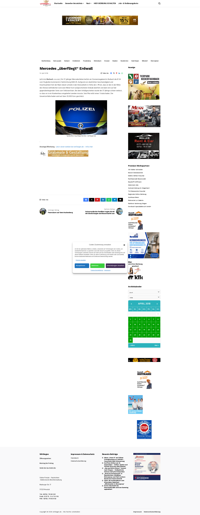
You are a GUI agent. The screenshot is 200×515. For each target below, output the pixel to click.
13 (149, 324)
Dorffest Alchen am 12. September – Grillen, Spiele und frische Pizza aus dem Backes (115, 464)
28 (153, 335)
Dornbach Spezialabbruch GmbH (139, 206)
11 (139, 324)
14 (153, 324)
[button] (124, 245)
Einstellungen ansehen (115, 265)
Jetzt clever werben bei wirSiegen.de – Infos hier (74, 147)
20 (149, 330)
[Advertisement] (100, 43)
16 (130, 330)
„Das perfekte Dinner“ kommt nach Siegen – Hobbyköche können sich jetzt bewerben (115, 470)
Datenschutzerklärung (97, 270)
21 (153, 330)
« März (132, 345)
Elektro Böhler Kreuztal (136, 176)
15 (158, 324)
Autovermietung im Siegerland (138, 188)
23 (130, 335)
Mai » (157, 345)
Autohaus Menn (133, 197)
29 (158, 335)
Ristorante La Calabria (135, 200)
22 (158, 330)
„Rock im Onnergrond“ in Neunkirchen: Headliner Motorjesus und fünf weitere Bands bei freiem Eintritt (114, 476)
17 (135, 330)
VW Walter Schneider (135, 169)
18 (139, 330)
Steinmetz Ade (133, 185)
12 (144, 324)
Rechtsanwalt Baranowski (137, 179)
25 (139, 335)
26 (144, 335)
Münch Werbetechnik (135, 173)
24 (135, 335)
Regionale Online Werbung (137, 194)
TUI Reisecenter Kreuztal (136, 191)
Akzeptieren (80, 265)
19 (144, 330)
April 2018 (144, 303)
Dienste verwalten (81, 260)
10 (135, 324)
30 (130, 340)
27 (149, 335)
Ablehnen (94, 265)
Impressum (107, 270)
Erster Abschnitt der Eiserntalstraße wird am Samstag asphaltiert (116, 487)
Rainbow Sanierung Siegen (137, 203)
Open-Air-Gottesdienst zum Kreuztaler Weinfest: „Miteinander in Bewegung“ (114, 482)
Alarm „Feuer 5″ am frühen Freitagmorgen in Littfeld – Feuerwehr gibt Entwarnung (114, 459)
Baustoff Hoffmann (135, 182)
